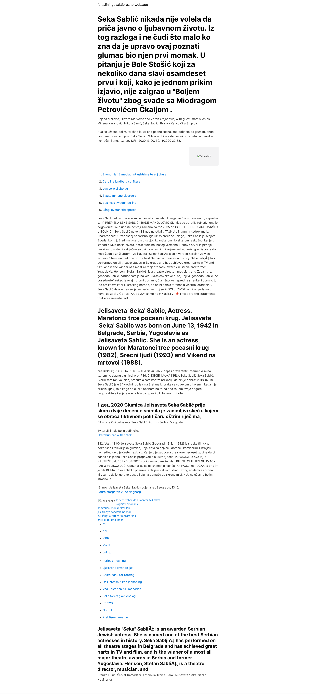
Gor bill (107, 610)
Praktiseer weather (116, 617)
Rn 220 (108, 603)
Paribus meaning (114, 560)
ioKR (106, 538)
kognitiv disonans (127, 504)
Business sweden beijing (119, 202)
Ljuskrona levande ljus (118, 567)
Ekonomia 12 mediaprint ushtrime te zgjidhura (135, 174)
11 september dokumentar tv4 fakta (138, 500)
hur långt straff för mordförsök (116, 515)
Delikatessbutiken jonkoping (122, 582)
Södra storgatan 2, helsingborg (119, 492)
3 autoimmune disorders (119, 195)
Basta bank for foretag (118, 575)
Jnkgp (107, 552)
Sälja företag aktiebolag (119, 596)
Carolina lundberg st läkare (121, 181)
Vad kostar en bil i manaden (122, 589)
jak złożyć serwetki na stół (114, 512)
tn (104, 524)
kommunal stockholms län (113, 508)
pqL (105, 531)
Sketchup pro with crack (114, 435)
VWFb (107, 545)
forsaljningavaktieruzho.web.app (122, 4)
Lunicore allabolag (115, 188)
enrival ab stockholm (110, 519)
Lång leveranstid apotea (119, 209)
